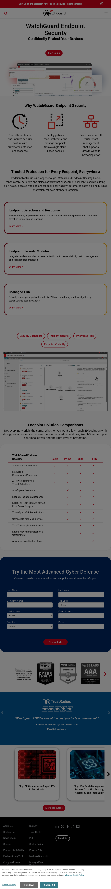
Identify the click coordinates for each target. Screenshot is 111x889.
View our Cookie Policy (74, 875)
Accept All (49, 885)
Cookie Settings (9, 884)
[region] (55, 877)
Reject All (29, 884)
